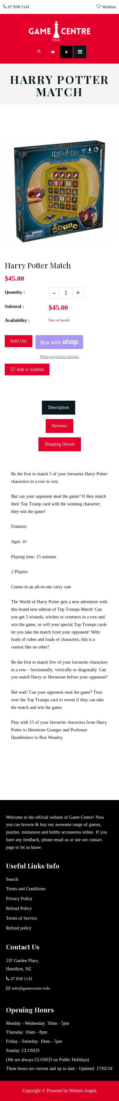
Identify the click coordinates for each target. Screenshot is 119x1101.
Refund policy (18, 928)
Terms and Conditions (25, 888)
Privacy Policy (19, 898)
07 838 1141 (18, 6)
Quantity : (15, 292)
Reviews (59, 425)
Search (12, 879)
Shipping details (60, 444)
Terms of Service (21, 918)
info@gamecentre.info (31, 988)
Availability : (17, 320)
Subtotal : (14, 306)
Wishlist (109, 6)
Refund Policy (19, 908)
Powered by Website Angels (71, 1090)
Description (58, 407)
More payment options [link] (59, 356)
